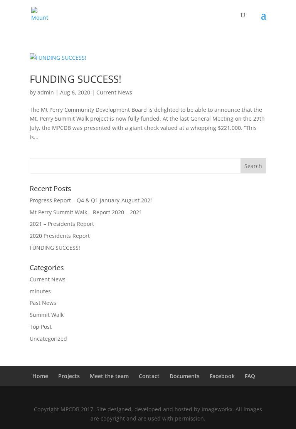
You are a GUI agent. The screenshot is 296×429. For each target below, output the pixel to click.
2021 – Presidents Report (62, 223)
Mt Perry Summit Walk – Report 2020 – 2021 (86, 212)
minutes (40, 291)
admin (45, 92)
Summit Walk (47, 314)
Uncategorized (48, 338)
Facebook (222, 376)
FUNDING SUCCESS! (75, 79)
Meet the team (109, 376)
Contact (149, 376)
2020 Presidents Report (60, 235)
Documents (185, 376)
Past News (43, 302)
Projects (69, 376)
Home (40, 376)
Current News (114, 92)
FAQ (250, 376)
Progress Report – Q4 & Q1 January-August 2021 (91, 200)
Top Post (41, 326)
